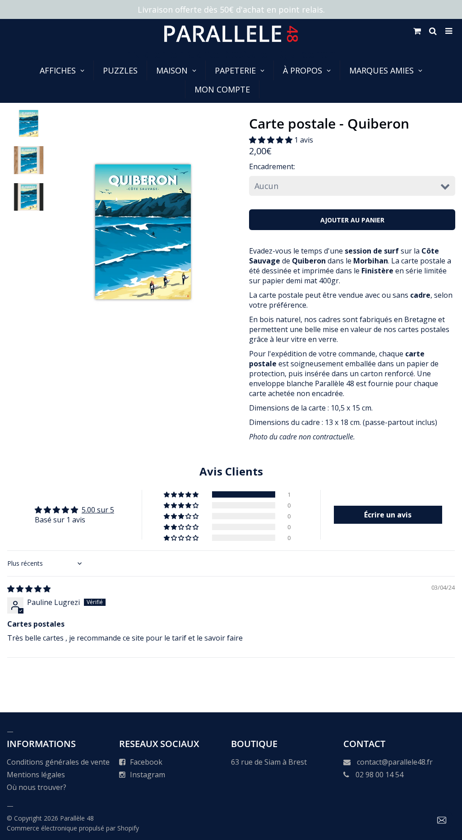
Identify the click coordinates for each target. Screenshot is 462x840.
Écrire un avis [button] (387, 515)
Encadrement (271, 166)
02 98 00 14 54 (379, 775)
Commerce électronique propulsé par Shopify (73, 828)
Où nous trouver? (36, 787)
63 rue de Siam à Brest (269, 762)
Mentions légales (36, 775)
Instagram (147, 775)
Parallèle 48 (77, 818)
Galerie (155, 53)
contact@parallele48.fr (395, 762)
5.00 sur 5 (98, 510)
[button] (271, 140)
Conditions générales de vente (58, 762)
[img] (29, 589)
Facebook (146, 762)
